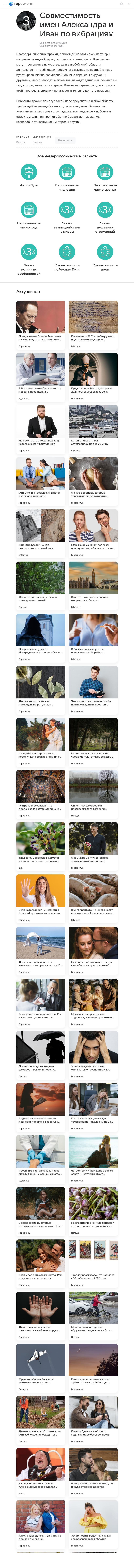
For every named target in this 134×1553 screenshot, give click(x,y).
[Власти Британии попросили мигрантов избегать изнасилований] (93, 586)
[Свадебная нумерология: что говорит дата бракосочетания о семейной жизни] (40, 742)
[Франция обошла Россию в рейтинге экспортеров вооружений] (40, 1368)
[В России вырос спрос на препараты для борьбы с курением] (93, 638)
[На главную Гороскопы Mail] (23, 4)
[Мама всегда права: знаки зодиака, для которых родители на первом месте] (93, 1003)
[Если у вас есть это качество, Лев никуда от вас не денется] (93, 1472)
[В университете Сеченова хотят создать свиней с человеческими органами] (93, 898)
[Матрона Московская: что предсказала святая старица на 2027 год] (40, 794)
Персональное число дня (67, 187)
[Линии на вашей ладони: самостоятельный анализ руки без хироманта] (40, 1316)
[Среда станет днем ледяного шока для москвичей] (40, 586)
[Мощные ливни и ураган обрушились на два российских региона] (93, 1316)
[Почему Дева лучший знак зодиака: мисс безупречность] (93, 1420)
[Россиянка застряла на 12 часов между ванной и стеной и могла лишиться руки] (40, 1159)
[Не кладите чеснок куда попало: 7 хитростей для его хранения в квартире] (93, 1211)
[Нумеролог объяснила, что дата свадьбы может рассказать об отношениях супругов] (93, 951)
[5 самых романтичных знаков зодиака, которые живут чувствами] (93, 846)
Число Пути (29, 185)
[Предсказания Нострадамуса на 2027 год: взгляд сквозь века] (93, 377)
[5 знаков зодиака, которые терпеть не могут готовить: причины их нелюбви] (93, 481)
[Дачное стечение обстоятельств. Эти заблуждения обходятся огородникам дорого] (40, 1420)
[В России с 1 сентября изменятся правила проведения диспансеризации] (40, 377)
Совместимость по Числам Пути (67, 267)
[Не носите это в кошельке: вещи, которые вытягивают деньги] (40, 429)
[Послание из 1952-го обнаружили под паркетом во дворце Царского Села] (93, 325)
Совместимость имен (105, 267)
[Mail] (11, 4)
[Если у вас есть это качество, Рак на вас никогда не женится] (40, 1003)
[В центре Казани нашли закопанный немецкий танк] (40, 533)
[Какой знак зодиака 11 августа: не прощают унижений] (40, 1524)
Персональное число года (29, 225)
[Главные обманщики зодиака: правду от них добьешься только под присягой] (93, 533)
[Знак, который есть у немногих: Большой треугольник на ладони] (40, 898)
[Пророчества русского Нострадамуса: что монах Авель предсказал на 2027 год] (40, 638)
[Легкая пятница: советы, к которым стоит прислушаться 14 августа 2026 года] (40, 951)
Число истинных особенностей (28, 270)
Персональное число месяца (105, 187)
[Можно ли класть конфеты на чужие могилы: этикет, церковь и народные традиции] (93, 742)
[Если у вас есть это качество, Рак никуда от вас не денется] (40, 1263)
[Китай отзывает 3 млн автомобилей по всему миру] (93, 429)
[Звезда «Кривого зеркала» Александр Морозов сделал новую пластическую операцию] (40, 1472)
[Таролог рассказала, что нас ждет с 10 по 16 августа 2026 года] (93, 1263)
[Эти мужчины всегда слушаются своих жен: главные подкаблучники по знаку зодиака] (40, 481)
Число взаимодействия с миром (67, 227)
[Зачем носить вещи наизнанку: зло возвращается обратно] (93, 1524)
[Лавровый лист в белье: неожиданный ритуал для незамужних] (40, 690)
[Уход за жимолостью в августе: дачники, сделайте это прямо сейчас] (40, 846)
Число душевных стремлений (105, 227)
